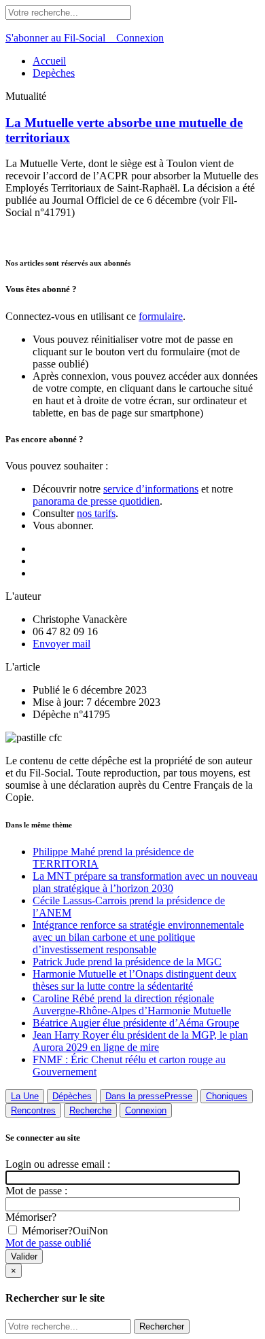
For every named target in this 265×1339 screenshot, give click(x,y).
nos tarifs (96, 513)
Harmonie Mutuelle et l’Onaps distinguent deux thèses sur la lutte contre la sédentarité (134, 980)
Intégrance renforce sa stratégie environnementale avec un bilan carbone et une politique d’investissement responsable (138, 937)
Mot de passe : (36, 1190)
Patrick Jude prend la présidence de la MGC (127, 961)
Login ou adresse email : (57, 1164)
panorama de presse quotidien (96, 501)
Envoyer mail (61, 643)
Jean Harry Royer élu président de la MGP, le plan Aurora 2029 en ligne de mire (140, 1041)
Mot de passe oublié (48, 1243)
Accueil (49, 61)
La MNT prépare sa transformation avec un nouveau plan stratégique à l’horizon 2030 (145, 882)
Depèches (54, 73)
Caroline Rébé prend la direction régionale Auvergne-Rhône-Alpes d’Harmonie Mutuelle (132, 1004)
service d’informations (150, 489)
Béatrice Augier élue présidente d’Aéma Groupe (136, 1023)
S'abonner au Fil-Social (60, 37)
